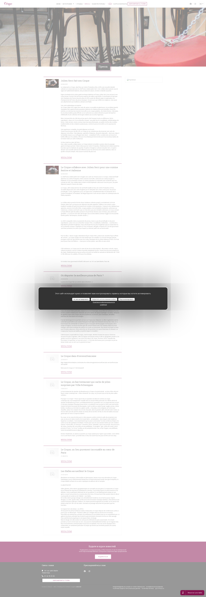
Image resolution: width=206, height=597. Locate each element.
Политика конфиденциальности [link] (104, 302)
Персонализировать (126, 299)
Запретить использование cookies (104, 299)
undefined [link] (103, 305)
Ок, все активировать (81, 299)
